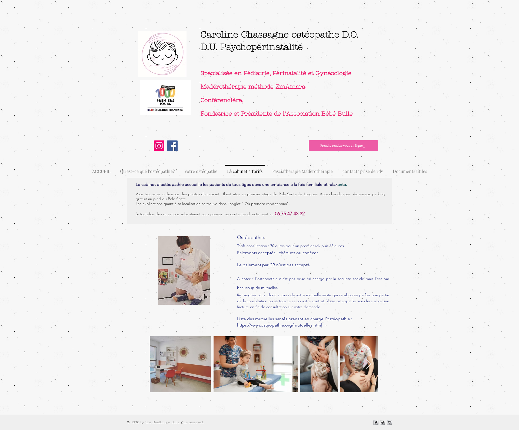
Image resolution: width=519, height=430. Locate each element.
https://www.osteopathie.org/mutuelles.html (279, 325)
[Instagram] (159, 145)
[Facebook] (172, 145)
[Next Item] (369, 364)
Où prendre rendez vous (266, 203)
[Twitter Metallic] (382, 422)
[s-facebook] (375, 422)
